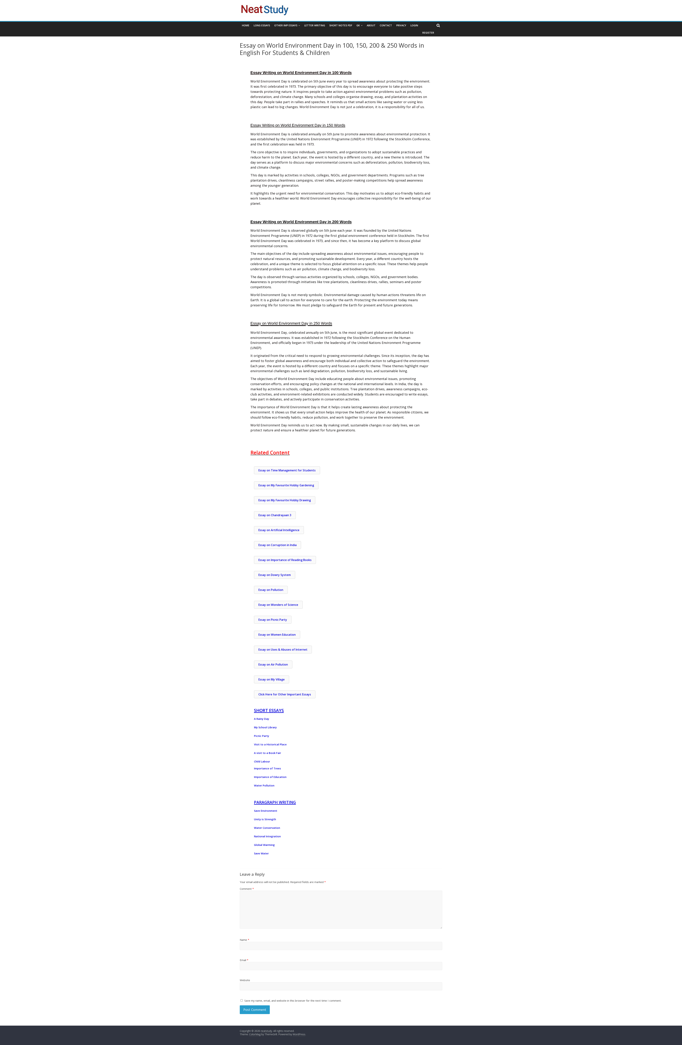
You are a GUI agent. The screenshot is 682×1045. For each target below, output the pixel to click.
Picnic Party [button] (261, 736)
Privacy (401, 25)
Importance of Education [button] (270, 777)
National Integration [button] (267, 836)
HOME (245, 25)
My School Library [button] (265, 727)
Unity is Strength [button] (265, 819)
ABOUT (371, 25)
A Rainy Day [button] (261, 718)
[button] (264, 785)
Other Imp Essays (285, 25)
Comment (247, 888)
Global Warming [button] (264, 845)
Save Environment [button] (265, 810)
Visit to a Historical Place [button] (270, 744)
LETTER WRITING (314, 25)
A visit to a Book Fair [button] (267, 753)
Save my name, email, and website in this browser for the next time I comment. (292, 1000)
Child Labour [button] (262, 761)
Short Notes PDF (340, 25)
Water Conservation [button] (267, 827)
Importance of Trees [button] (267, 768)
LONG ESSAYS (262, 25)
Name (244, 940)
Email (244, 960)
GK (358, 25)
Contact (386, 25)
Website (245, 980)
